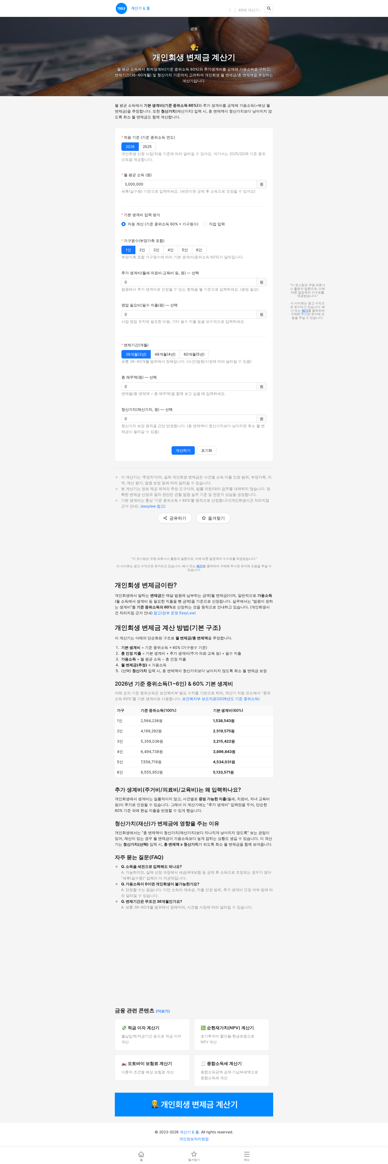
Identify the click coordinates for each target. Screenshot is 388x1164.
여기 (199, 566)
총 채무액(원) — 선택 (139, 377)
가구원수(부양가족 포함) (144, 240)
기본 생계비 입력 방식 (142, 214)
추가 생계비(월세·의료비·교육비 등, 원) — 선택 (160, 273)
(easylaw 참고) (152, 506)
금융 (194, 28)
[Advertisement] (194, 963)
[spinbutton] (189, 184)
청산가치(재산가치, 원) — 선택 (147, 409)
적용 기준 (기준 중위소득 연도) (149, 137)
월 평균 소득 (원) (138, 175)
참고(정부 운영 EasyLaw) (175, 613)
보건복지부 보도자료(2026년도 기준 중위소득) (221, 698)
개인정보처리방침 (194, 1139)
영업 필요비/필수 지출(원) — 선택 (149, 305)
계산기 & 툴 (189, 1132)
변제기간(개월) (136, 345)
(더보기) (163, 1011)
